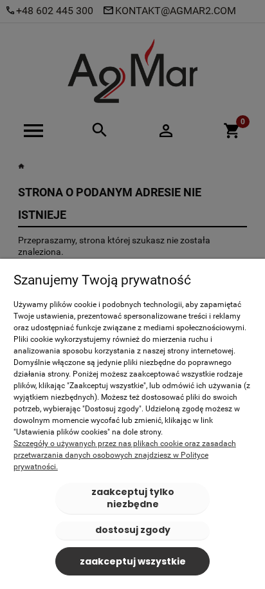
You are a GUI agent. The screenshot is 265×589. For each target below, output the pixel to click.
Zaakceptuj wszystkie (133, 561)
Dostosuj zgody (132, 529)
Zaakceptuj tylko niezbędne (132, 497)
